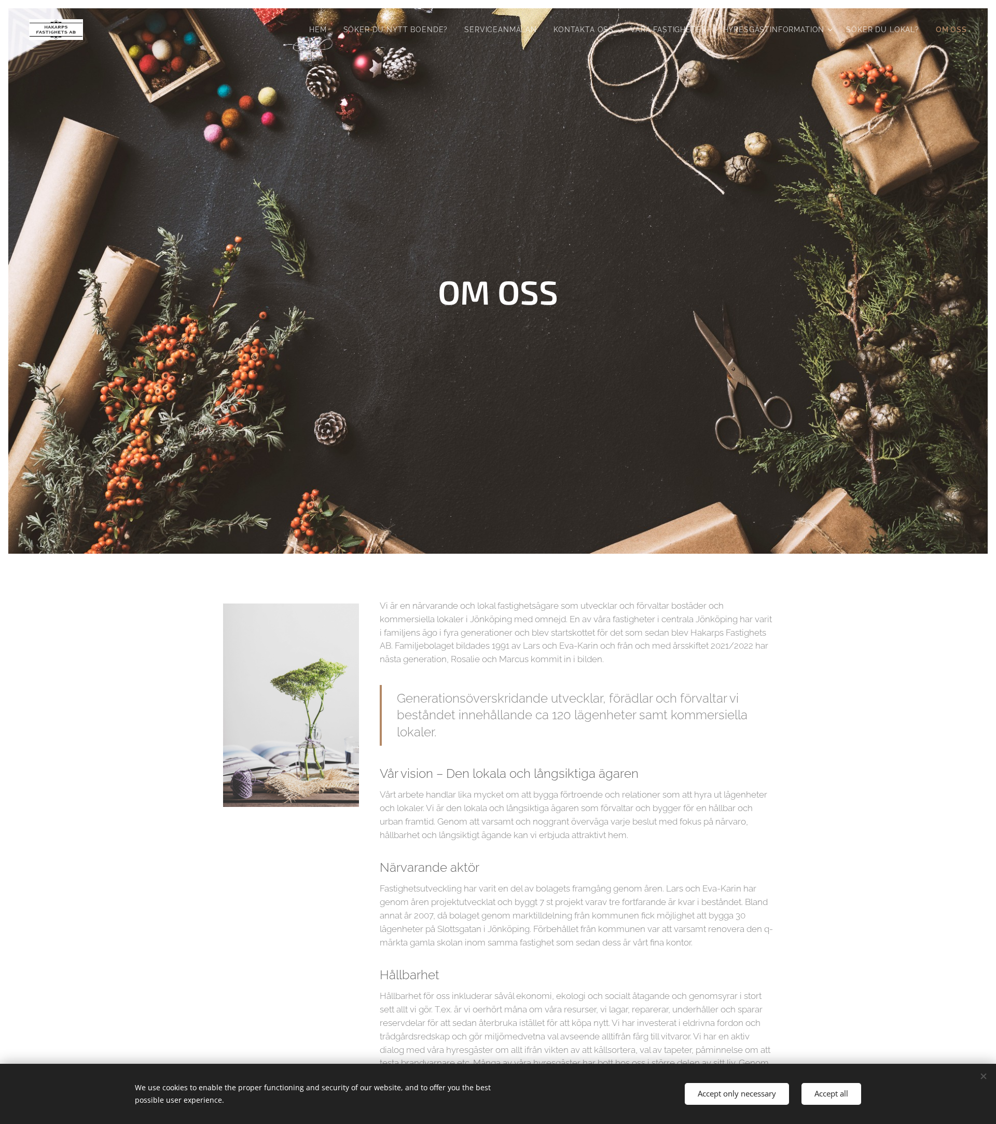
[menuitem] (321, 30)
